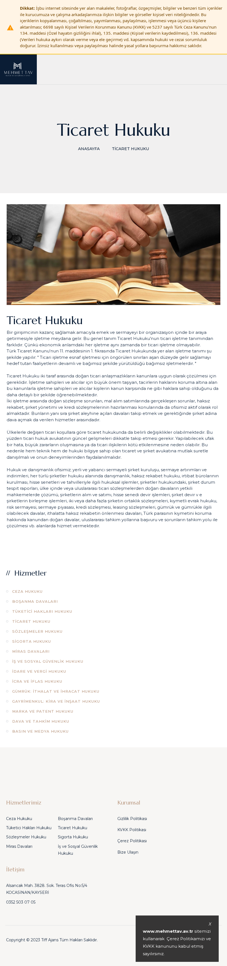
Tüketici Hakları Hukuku (42, 611)
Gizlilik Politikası (132, 818)
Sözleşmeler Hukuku (37, 631)
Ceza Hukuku (27, 591)
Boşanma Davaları (35, 601)
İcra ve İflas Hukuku (37, 681)
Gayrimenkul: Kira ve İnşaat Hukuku (56, 701)
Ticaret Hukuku (31, 621)
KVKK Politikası (131, 829)
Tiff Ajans (49, 939)
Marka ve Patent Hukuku (42, 711)
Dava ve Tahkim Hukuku (40, 721)
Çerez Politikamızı (186, 938)
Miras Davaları (31, 651)
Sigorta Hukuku (31, 641)
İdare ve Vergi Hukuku (39, 671)
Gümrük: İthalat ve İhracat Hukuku (55, 691)
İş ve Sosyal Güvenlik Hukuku (47, 661)
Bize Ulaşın (127, 852)
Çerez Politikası (132, 840)
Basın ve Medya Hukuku (40, 731)
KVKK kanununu (160, 946)
